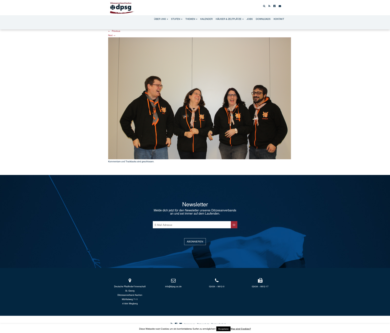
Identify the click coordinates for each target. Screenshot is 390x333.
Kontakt (279, 18)
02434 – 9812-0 (216, 286)
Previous (114, 30)
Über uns (160, 18)
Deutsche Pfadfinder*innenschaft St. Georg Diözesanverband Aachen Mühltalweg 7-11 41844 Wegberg (130, 295)
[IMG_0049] (199, 97)
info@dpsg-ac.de (173, 286)
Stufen (176, 18)
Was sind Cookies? (240, 328)
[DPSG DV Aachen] (121, 6)
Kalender (206, 18)
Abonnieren (195, 241)
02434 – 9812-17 (260, 286)
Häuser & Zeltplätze (229, 18)
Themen (190, 18)
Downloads (263, 18)
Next (111, 35)
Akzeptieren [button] (223, 328)
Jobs (250, 18)
